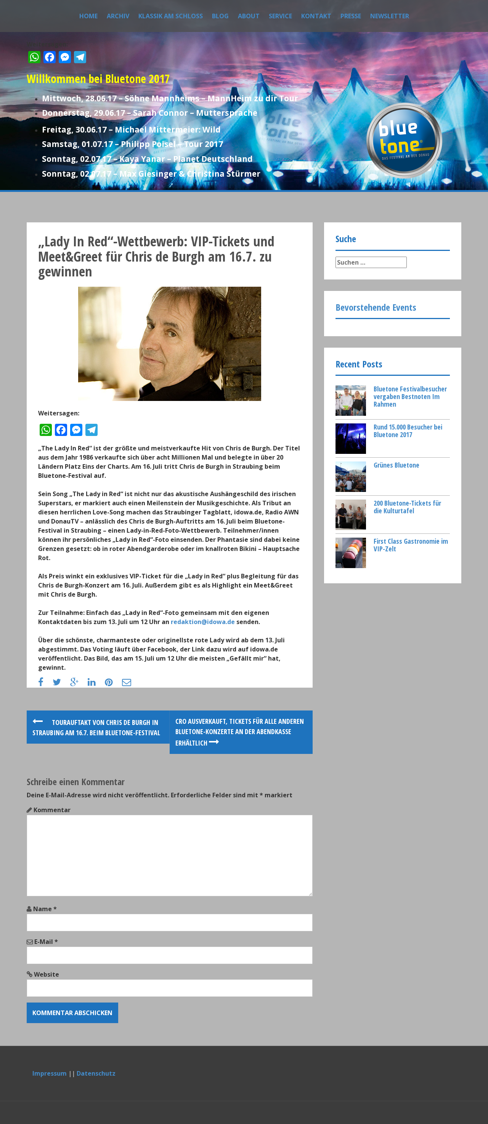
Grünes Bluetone (396, 464)
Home (88, 16)
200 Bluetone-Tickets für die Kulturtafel (407, 506)
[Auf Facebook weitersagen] (44, 683)
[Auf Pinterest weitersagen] (112, 683)
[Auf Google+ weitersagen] (78, 683)
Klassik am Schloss (170, 16)
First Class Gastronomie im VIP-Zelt (411, 544)
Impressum (49, 1073)
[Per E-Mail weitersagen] (130, 683)
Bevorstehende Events (376, 307)
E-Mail (46, 941)
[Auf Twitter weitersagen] (61, 683)
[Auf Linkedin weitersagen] (95, 683)
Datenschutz (96, 1073)
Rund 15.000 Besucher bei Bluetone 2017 (408, 430)
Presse (350, 16)
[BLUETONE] (404, 140)
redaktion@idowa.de (203, 622)
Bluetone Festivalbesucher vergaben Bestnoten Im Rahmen (410, 396)
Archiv (118, 16)
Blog (220, 16)
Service (280, 16)
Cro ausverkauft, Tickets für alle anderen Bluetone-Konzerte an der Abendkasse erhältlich (239, 732)
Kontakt (316, 16)
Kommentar (52, 810)
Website (46, 974)
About (249, 16)
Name (45, 909)
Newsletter (389, 16)
